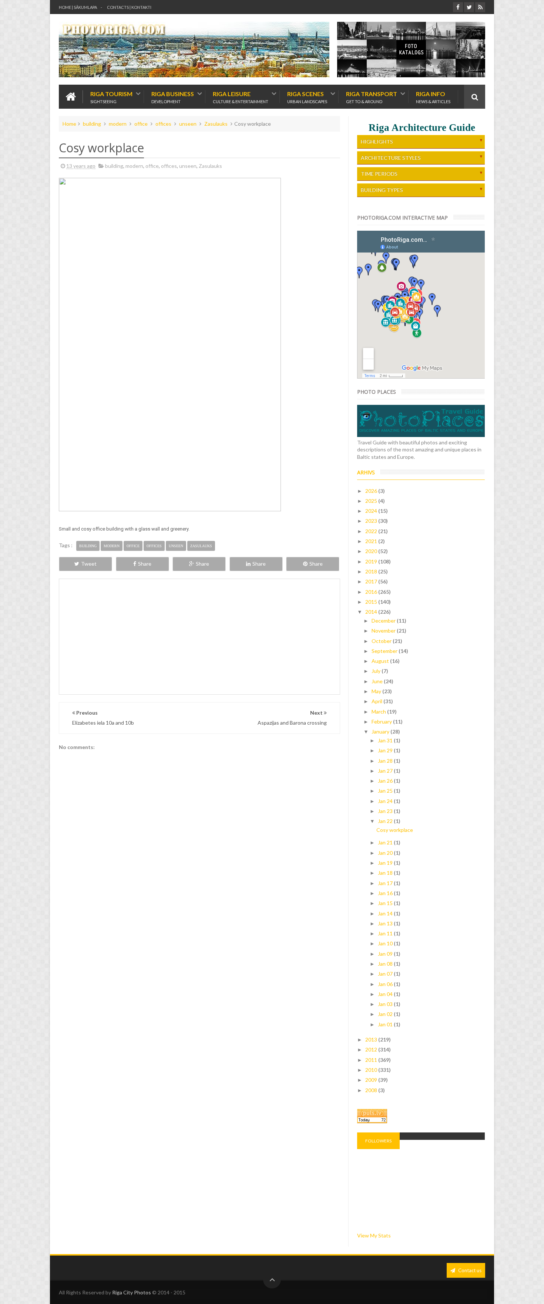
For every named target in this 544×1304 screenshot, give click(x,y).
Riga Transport (371, 96)
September (385, 651)
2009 (371, 1080)
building (92, 124)
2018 (371, 571)
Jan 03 (386, 1004)
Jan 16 (386, 893)
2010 (371, 1070)
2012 (371, 1049)
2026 (371, 491)
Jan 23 (386, 811)
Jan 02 (386, 1014)
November (384, 630)
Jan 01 (386, 1024)
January (381, 731)
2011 (371, 1060)
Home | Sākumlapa (78, 7)
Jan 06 (386, 984)
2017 (371, 581)
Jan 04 (386, 994)
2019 (371, 561)
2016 (371, 592)
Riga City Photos (131, 1292)
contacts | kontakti (129, 7)
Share (144, 563)
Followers (378, 1141)
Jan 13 (386, 923)
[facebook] (458, 7)
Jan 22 (386, 821)
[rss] (480, 7)
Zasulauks (216, 124)
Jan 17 (386, 883)
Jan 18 (386, 873)
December (384, 620)
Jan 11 (386, 933)
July (377, 671)
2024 (371, 511)
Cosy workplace (394, 830)
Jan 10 (386, 943)
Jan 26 (386, 781)
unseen (188, 124)
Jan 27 (386, 771)
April (377, 701)
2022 (371, 531)
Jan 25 (386, 791)
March (379, 711)
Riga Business (172, 96)
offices (163, 124)
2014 (371, 612)
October (382, 641)
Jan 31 (386, 740)
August (381, 661)
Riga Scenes (307, 96)
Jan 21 (386, 842)
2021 (371, 541)
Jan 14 (386, 913)
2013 (371, 1039)
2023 (371, 521)
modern (118, 124)
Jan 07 (386, 974)
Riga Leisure (240, 96)
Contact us (469, 1270)
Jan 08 (386, 964)
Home (69, 124)
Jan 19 (386, 863)
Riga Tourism (111, 96)
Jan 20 (386, 853)
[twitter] (469, 7)
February (382, 721)
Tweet (89, 563)
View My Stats (374, 1235)
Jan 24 (386, 801)
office (141, 124)
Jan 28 (386, 761)
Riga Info (433, 96)
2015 (371, 602)
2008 (371, 1090)
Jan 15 (386, 903)
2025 (371, 501)
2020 (371, 551)
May (377, 691)
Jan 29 (386, 750)
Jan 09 (386, 954)
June (378, 681)
